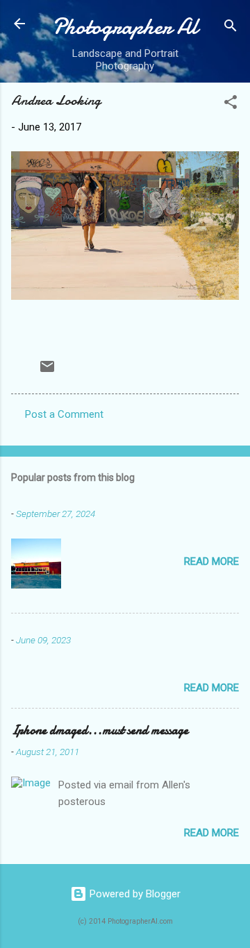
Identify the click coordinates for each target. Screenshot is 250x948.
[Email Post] (47, 371)
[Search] (230, 28)
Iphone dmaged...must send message (99, 730)
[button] (230, 104)
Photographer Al (125, 26)
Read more (211, 561)
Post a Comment (64, 414)
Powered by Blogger (134, 894)
